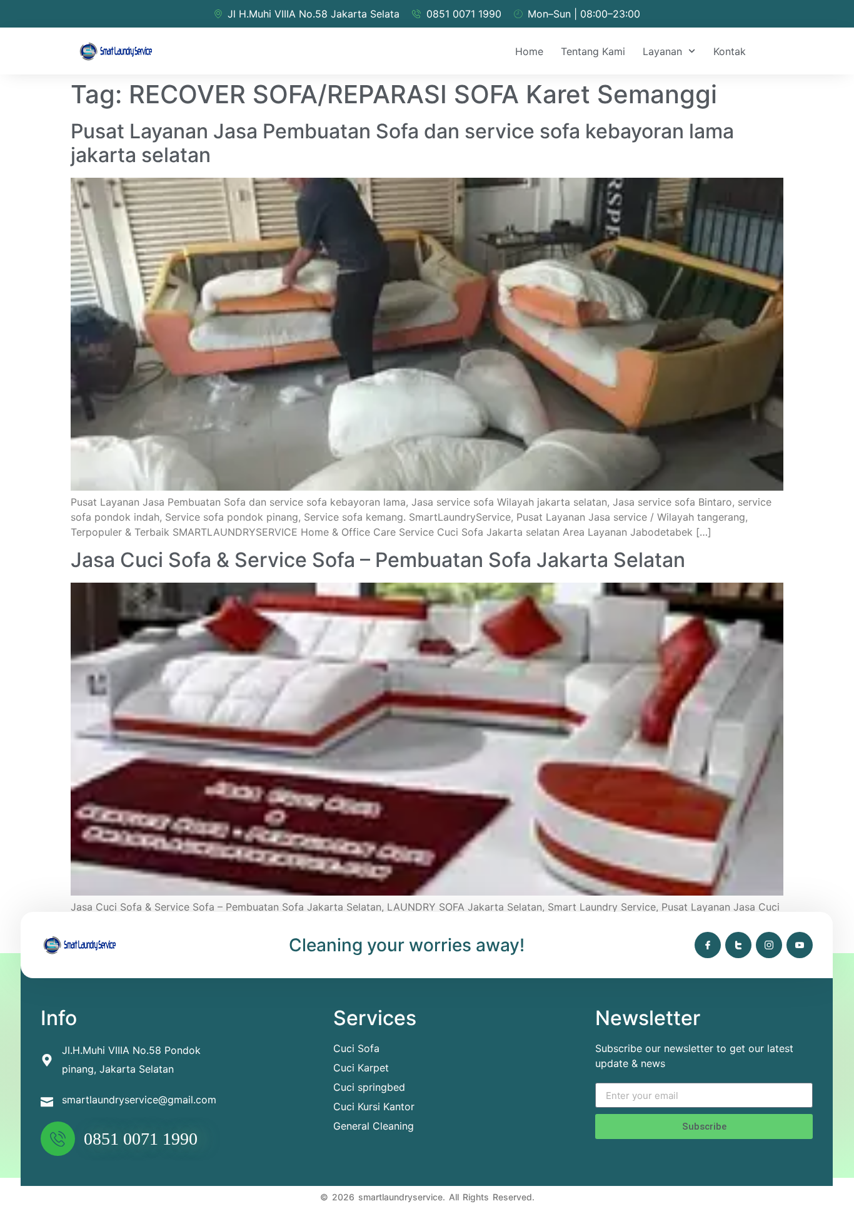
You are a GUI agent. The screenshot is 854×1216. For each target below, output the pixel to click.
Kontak (729, 51)
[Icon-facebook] (708, 945)
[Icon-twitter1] (738, 945)
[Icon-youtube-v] (799, 945)
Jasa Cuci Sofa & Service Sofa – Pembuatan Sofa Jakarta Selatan (378, 560)
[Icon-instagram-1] (769, 945)
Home (529, 51)
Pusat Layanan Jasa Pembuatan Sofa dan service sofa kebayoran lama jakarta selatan (402, 143)
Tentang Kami (593, 51)
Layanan (662, 51)
